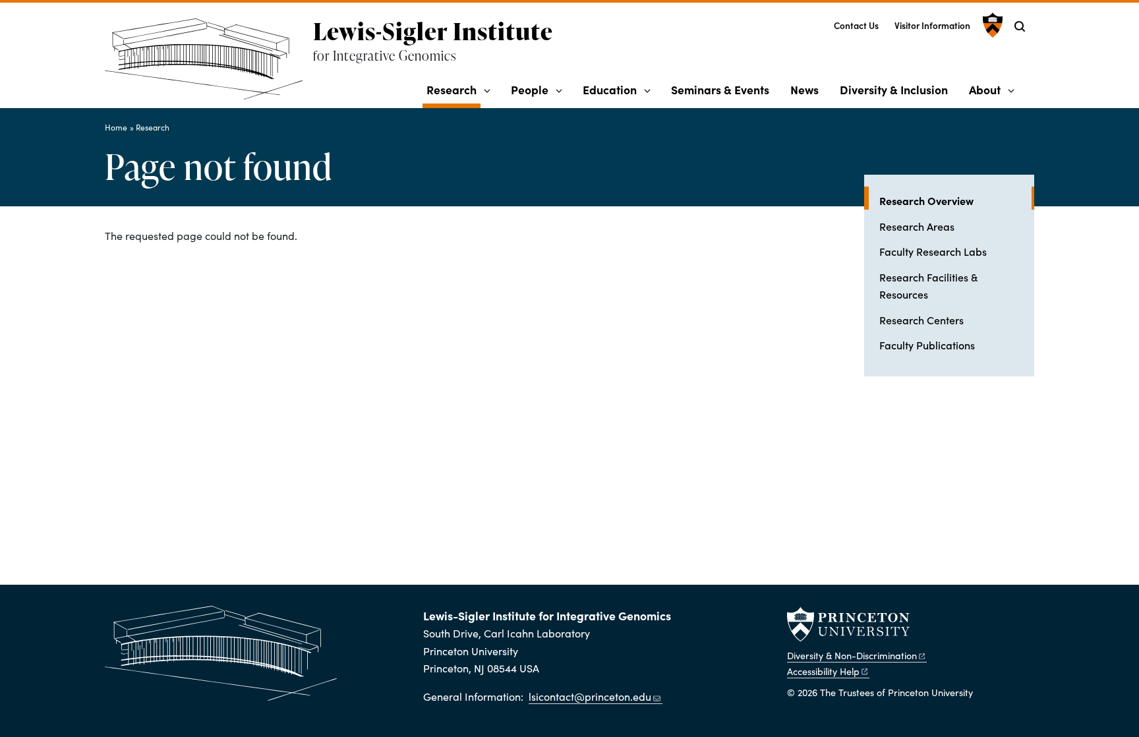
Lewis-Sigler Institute (433, 31)
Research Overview (956, 200)
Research (453, 89)
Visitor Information (932, 25)
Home (116, 127)
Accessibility (823, 671)
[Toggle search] (1019, 26)
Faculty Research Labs (933, 251)
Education (610, 89)
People (529, 89)
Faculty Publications (927, 345)
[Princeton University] (991, 25)
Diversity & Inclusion (894, 89)
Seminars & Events (720, 89)
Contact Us (856, 25)
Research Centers (921, 319)
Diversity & (852, 655)
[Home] (209, 64)
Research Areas (916, 226)
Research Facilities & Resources (928, 285)
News (804, 89)
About (985, 89)
